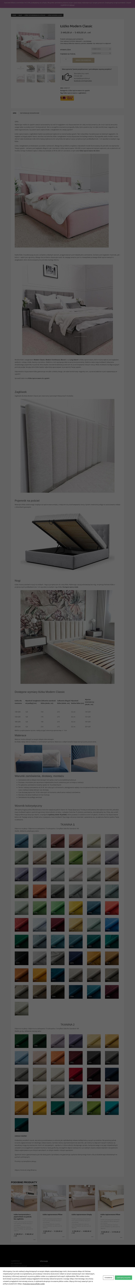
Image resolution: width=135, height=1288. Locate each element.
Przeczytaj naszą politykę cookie (34, 1284)
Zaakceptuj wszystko (123, 1278)
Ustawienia (108, 1278)
